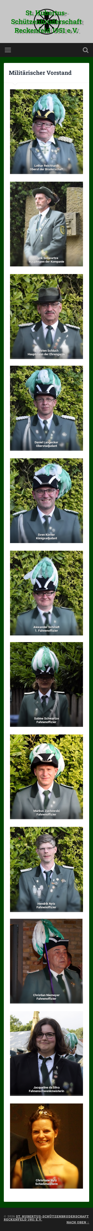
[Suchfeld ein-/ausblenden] (85, 50)
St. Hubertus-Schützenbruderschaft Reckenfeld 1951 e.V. (46, 21)
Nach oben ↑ (78, 1222)
